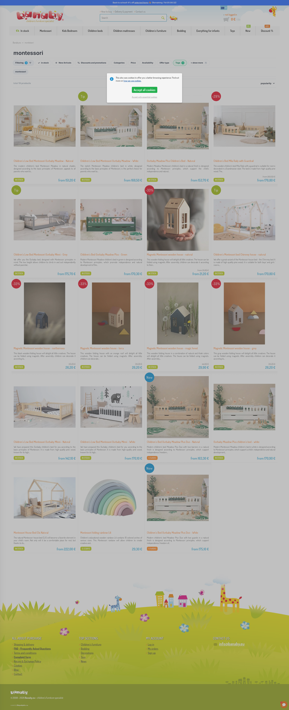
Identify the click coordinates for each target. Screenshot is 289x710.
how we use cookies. (132, 80)
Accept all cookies (144, 90)
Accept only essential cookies (144, 97)
